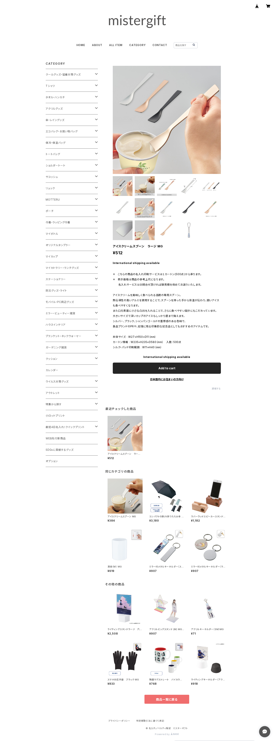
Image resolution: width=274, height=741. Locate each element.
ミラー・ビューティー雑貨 (60, 313)
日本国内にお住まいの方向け (167, 379)
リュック (50, 188)
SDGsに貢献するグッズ (60, 449)
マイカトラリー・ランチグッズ (62, 267)
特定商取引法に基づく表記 (150, 720)
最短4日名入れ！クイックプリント (65, 427)
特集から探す (54, 404)
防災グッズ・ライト (56, 290)
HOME (80, 45)
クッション (51, 358)
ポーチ (49, 211)
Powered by (163, 734)
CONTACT (159, 45)
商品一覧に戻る (167, 699)
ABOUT (97, 45)
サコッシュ (52, 176)
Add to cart (166, 368)
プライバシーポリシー (119, 720)
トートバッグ (53, 154)
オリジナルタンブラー (58, 245)
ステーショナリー (56, 279)
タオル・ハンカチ (55, 97)
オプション (52, 461)
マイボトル (52, 233)
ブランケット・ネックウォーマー (63, 336)
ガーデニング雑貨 (56, 347)
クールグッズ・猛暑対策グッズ (63, 74)
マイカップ (52, 256)
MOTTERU (53, 199)
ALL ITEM (115, 45)
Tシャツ (50, 85)
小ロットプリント (55, 415)
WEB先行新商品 (56, 438)
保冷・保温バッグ (55, 142)
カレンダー (52, 370)
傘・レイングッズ (55, 120)
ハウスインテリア (55, 324)
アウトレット (53, 392)
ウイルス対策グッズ (57, 381)
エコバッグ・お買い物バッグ (62, 131)
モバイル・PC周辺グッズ (60, 301)
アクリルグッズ (54, 108)
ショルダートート (55, 165)
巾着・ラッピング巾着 (58, 222)
